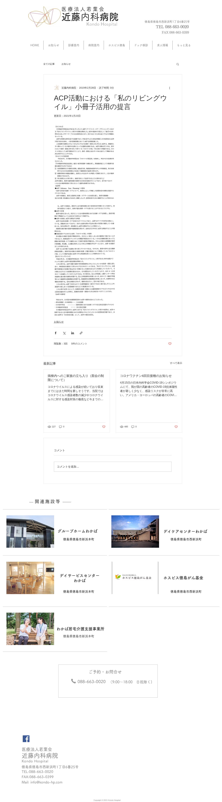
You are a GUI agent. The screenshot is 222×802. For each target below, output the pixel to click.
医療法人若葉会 (83, 9)
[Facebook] (26, 738)
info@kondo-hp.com (46, 782)
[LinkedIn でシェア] (72, 333)
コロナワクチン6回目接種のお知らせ (146, 376)
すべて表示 (176, 363)
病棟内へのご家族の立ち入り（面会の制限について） (76, 378)
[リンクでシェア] (81, 333)
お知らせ (66, 64)
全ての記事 (49, 64)
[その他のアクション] (169, 88)
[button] (177, 64)
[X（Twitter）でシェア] (64, 333)
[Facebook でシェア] (55, 333)
